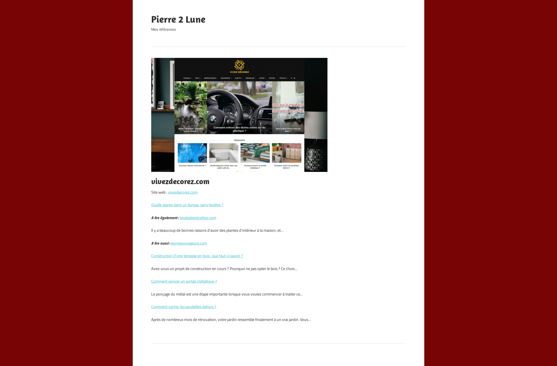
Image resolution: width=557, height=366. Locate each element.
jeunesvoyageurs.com (189, 243)
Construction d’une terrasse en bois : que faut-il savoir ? (197, 256)
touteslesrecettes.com (198, 218)
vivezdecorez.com (183, 192)
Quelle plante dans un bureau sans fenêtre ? (187, 205)
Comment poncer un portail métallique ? (184, 281)
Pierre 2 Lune (178, 19)
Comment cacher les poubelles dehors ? (183, 307)
